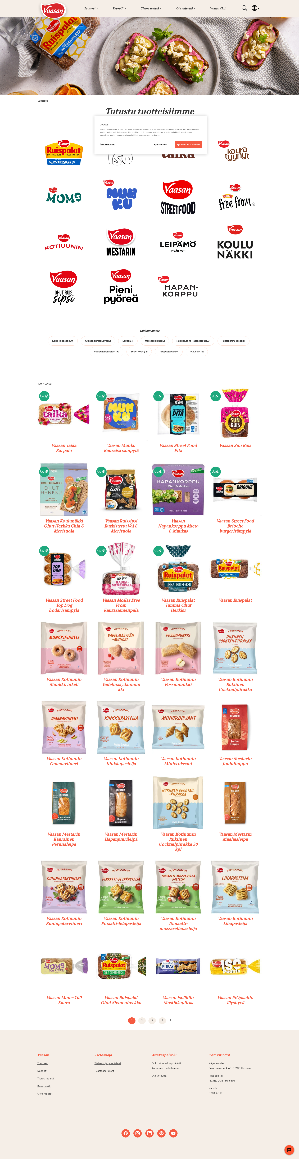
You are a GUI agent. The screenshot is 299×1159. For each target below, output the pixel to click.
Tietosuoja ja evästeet (107, 1063)
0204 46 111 (215, 1093)
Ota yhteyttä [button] (184, 8)
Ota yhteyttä (159, 1076)
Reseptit (42, 1071)
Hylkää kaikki (160, 145)
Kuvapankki (44, 1086)
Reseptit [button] (118, 8)
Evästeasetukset (107, 144)
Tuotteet (42, 1063)
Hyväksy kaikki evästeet (188, 145)
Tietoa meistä (45, 1078)
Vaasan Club (218, 8)
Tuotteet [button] (90, 8)
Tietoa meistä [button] (150, 8)
